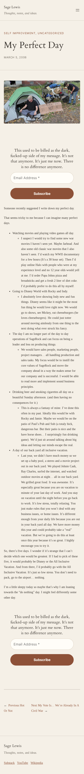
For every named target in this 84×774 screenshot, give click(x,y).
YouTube (22, 762)
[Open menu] (77, 10)
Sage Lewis (12, 7)
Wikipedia (37, 762)
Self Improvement (20, 33)
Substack (9, 762)
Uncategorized (51, 33)
